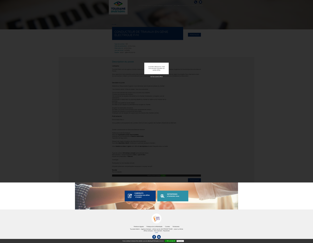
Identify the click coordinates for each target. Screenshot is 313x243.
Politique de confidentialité (154, 226)
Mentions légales (139, 226)
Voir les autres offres (156, 76)
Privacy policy (188, 241)
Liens (156, 232)
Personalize (180, 241)
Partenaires (176, 226)
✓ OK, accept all (170, 241)
